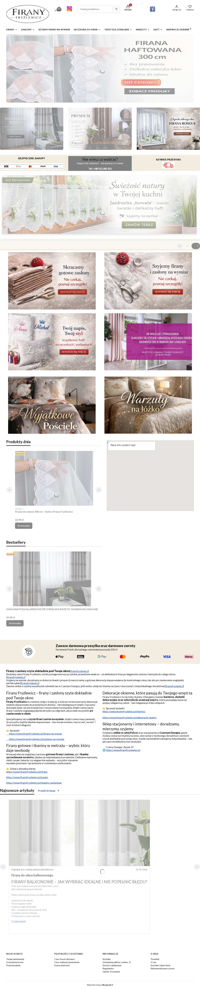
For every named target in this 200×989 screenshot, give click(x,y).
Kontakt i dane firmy (160, 965)
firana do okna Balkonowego (32, 869)
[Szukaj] (116, 9)
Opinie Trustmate (111, 971)
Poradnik (155, 959)
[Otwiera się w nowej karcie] (152, 9)
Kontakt (106, 959)
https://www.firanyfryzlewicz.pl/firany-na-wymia (34, 733)
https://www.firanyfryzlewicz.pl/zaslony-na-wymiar (35, 739)
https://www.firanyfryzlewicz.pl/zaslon (27, 777)
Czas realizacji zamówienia (66, 962)
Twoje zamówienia (15, 959)
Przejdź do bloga (46, 790)
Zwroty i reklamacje (111, 965)
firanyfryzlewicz (79, 671)
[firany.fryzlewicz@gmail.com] (58, 11)
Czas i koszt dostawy (64, 959)
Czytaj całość (18, 921)
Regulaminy (108, 968)
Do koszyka (24, 525)
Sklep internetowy (99, 985)
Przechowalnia (13, 965)
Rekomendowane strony (163, 968)
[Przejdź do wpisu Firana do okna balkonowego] (79, 833)
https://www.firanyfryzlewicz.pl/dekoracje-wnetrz (129, 717)
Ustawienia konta (14, 962)
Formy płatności (62, 965)
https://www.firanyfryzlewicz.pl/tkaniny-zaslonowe (34, 782)
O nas (153, 962)
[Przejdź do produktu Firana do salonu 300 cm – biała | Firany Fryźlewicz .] (54, 478)
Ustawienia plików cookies (115, 962)
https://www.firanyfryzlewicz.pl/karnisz (123, 711)
